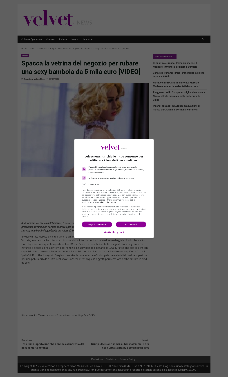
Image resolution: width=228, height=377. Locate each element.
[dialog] (114, 188)
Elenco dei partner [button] (108, 202)
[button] (114, 185)
